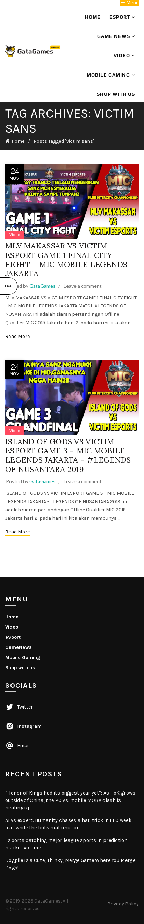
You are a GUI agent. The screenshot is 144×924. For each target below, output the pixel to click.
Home (93, 17)
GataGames (47, 901)
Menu (132, 3)
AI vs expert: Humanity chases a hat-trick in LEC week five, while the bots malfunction (68, 824)
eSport (120, 17)
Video (122, 55)
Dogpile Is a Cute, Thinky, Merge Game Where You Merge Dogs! (70, 864)
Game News (114, 36)
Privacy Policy (123, 904)
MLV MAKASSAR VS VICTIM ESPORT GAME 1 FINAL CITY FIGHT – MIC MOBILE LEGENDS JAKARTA (66, 259)
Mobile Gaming (109, 75)
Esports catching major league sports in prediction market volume (66, 844)
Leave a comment (83, 286)
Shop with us (116, 94)
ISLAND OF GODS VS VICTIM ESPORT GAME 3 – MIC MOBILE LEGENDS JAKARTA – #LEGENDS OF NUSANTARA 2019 (68, 455)
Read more (17, 336)
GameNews (18, 647)
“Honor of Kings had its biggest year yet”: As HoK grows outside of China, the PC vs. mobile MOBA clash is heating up (70, 800)
